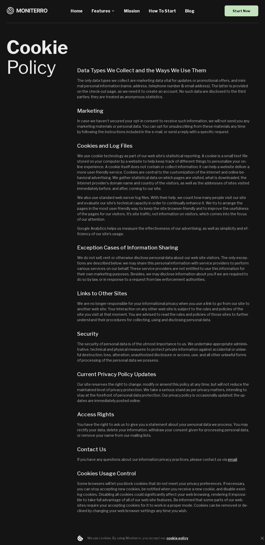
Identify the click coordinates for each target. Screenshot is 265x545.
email (232, 459)
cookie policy (177, 538)
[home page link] (27, 11)
